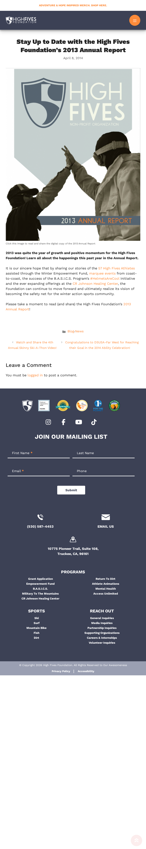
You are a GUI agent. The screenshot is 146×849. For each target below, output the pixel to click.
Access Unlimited (105, 593)
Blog (70, 331)
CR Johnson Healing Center (95, 284)
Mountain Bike (36, 628)
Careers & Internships (102, 637)
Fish (36, 633)
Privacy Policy (61, 671)
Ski (36, 618)
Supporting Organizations (102, 633)
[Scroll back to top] (134, 842)
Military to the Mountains (40, 593)
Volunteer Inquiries (102, 642)
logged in (35, 375)
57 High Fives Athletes (116, 268)
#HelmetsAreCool (104, 278)
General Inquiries (102, 618)
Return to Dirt (105, 579)
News (79, 331)
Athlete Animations (105, 583)
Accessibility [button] (86, 671)
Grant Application (40, 579)
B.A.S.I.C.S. (40, 588)
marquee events (102, 273)
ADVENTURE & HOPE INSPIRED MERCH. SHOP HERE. (73, 5)
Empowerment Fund (40, 583)
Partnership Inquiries (102, 628)
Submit (71, 490)
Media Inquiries (102, 623)
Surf (37, 623)
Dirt (36, 637)
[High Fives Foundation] (21, 20)
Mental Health (105, 588)
